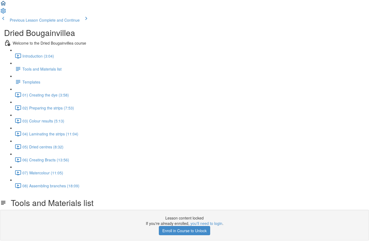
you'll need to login (206, 223)
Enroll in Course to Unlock (184, 230)
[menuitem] (3, 12)
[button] (3, 5)
